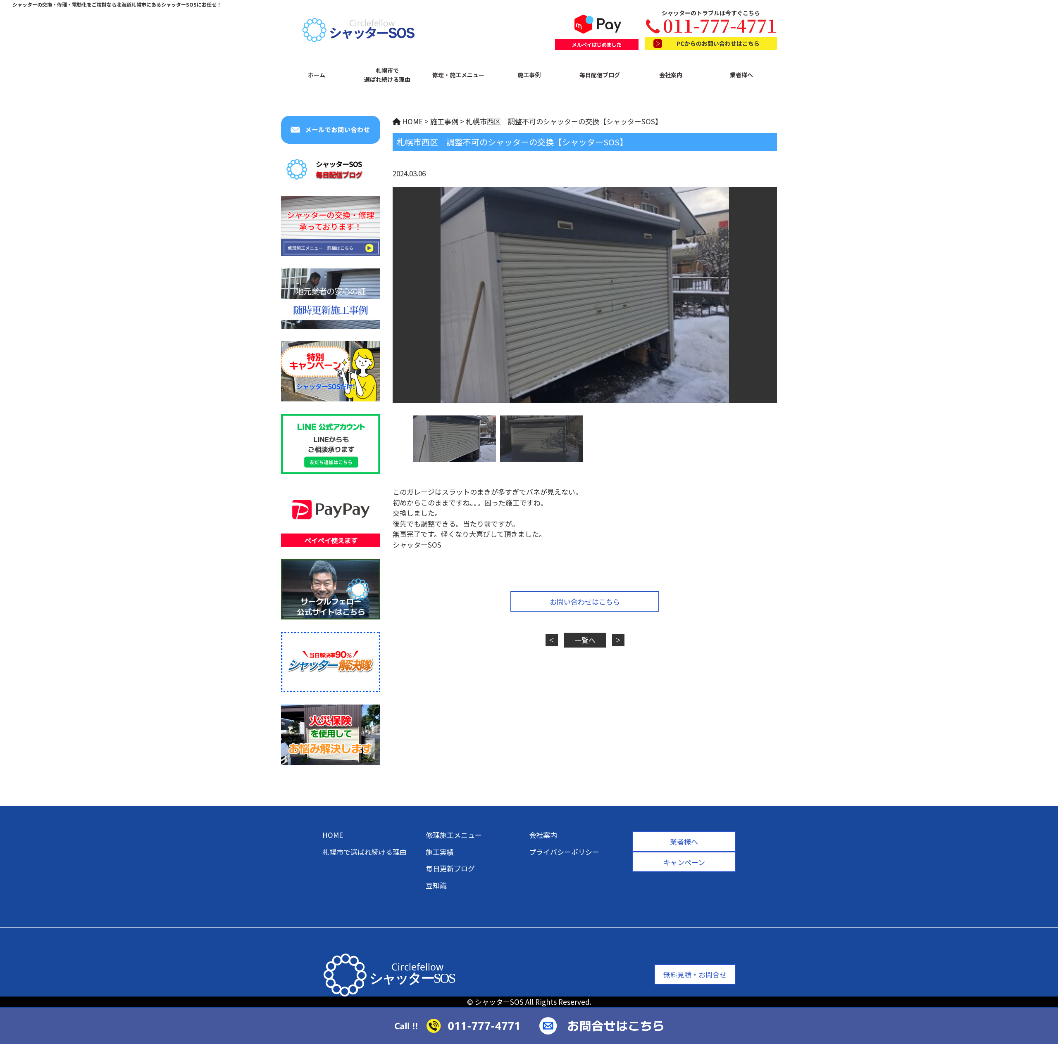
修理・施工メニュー (458, 75)
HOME (332, 835)
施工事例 (529, 75)
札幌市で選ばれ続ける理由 (387, 74)
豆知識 (436, 885)
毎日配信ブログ (599, 75)
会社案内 (670, 75)
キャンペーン (684, 862)
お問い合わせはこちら (585, 601)
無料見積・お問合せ (695, 974)
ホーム (316, 75)
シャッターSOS (499, 1002)
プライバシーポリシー (564, 852)
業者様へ (741, 75)
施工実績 (440, 852)
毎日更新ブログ (450, 868)
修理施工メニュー (454, 835)
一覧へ (585, 640)
